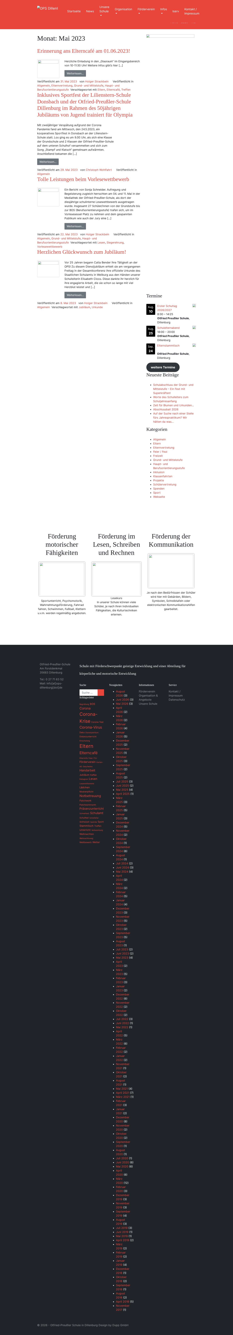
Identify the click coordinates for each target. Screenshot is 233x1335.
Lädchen (84, 787)
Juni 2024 (122, 867)
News (90, 11)
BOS (92, 704)
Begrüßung (84, 704)
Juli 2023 (122, 949)
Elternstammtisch (168, 345)
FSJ (95, 758)
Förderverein (146, 9)
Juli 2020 (122, 1158)
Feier (91, 758)
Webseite (159, 496)
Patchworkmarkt (87, 804)
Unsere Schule (104, 9)
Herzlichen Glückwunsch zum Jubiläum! (81, 252)
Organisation (123, 9)
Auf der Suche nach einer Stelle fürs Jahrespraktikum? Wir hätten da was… (173, 417)
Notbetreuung (90, 796)
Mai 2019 (122, 1236)
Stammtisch (86, 825)
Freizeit (158, 455)
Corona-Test (97, 722)
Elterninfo (83, 758)
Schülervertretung (164, 484)
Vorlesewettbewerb (49, 246)
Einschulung (84, 741)
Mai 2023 (122, 957)
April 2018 (122, 1301)
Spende (93, 822)
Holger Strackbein (96, 81)
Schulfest (84, 817)
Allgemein (43, 85)
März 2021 (123, 1097)
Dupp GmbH (120, 1325)
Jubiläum (84, 307)
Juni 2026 (122, 699)
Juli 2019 (122, 1228)
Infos (163, 9)
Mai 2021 (122, 1088)
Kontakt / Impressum (191, 11)
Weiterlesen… (75, 73)
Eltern (101, 89)
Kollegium (83, 779)
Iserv (175, 11)
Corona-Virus (90, 727)
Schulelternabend (168, 327)
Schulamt (96, 813)
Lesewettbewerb (86, 784)
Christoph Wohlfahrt (99, 169)
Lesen (101, 242)
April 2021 (122, 1092)
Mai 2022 (122, 1027)
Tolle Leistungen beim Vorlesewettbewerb (83, 179)
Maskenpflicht (86, 791)
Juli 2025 (122, 781)
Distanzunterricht (87, 736)
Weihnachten (86, 834)
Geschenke (87, 766)
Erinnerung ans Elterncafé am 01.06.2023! (83, 51)
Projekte (158, 480)
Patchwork (85, 800)
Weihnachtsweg (86, 838)
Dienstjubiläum (91, 732)
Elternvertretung (61, 85)
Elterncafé (113, 89)
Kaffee (93, 775)
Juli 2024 (122, 863)
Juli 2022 (122, 1019)
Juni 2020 (122, 1162)
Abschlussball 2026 (165, 409)
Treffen (125, 89)
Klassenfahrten (162, 476)
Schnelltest (84, 813)
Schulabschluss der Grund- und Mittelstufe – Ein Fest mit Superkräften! (173, 389)
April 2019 (122, 1240)
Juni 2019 (122, 1232)
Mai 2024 (122, 871)
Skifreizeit (84, 822)
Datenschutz (177, 699)
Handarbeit (87, 770)
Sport (157, 492)
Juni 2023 (122, 953)
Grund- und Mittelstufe (88, 85)
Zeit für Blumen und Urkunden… (173, 405)
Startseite (74, 11)
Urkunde (97, 307)
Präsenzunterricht (91, 808)
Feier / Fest (160, 451)
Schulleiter (94, 818)
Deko (82, 732)
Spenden (158, 488)
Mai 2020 (122, 1166)
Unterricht (85, 830)
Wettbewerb (85, 842)
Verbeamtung (97, 830)
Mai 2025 (122, 789)
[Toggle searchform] (208, 11)
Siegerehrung (115, 242)
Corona (85, 708)
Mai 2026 (122, 703)
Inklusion (158, 472)
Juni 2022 (122, 1023)
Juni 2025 (122, 785)
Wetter (96, 842)
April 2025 (123, 793)
